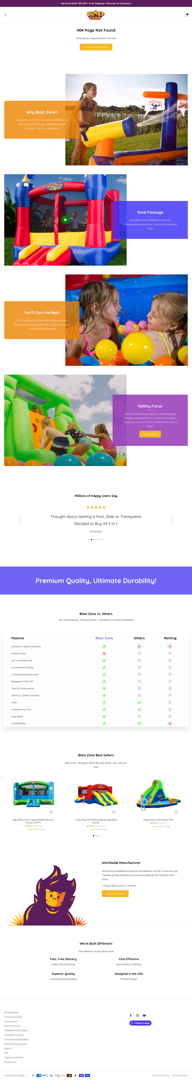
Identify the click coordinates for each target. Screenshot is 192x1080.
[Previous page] (4, 801)
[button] (88, 539)
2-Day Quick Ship (13, 1016)
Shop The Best (115, 893)
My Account (10, 1062)
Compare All (10, 1021)
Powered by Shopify (160, 1075)
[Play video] (65, 220)
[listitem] (96, 3)
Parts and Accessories (15, 1043)
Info (6, 1052)
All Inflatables (11, 1012)
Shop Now (150, 434)
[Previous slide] (20, 520)
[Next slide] (171, 520)
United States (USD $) (14, 1075)
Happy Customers (13, 1057)
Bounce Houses (12, 1025)
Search (7, 1048)
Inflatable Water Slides (16, 1030)
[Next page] (187, 801)
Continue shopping (96, 47)
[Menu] (5, 15)
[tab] (93, 835)
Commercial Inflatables (16, 1039)
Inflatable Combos (14, 1035)
